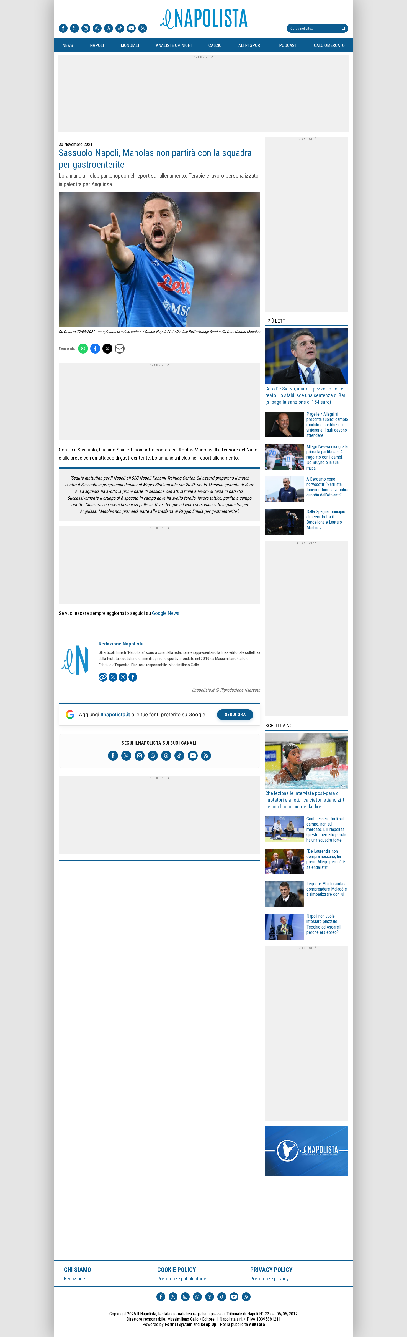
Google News (165, 613)
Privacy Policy (271, 1269)
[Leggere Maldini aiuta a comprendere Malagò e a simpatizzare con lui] (284, 895)
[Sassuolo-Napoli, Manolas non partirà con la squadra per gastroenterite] (159, 260)
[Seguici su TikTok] (119, 29)
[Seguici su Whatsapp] (97, 29)
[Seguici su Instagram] (85, 29)
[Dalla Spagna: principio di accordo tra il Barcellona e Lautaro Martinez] (284, 522)
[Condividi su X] (107, 349)
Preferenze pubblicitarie (181, 1278)
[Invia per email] (120, 349)
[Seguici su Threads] (108, 29)
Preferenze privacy (269, 1278)
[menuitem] (67, 45)
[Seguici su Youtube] (131, 29)
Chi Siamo (77, 1269)
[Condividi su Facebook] (95, 349)
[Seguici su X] (74, 29)
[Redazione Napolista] (75, 660)
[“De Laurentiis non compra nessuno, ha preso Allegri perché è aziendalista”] (284, 862)
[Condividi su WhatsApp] (83, 349)
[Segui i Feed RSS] (142, 29)
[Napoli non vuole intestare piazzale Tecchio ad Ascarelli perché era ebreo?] (284, 927)
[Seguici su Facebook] (63, 29)
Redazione (74, 1278)
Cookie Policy (176, 1269)
